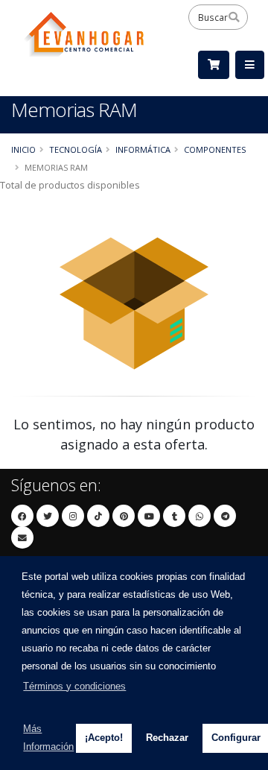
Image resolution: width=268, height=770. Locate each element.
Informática (142, 149)
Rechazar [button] (167, 737)
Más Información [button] (48, 737)
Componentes (215, 149)
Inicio (23, 149)
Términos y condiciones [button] (74, 686)
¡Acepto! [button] (104, 737)
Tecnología (75, 149)
